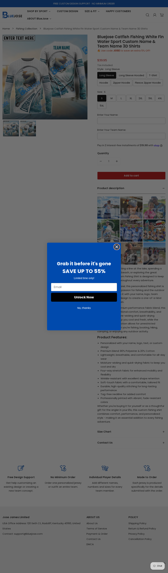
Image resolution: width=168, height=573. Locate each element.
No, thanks (84, 308)
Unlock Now (84, 297)
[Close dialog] (117, 247)
